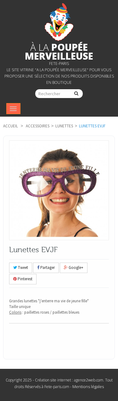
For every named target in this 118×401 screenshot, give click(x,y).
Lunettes (64, 126)
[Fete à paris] (59, 22)
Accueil (10, 126)
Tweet (22, 267)
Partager (47, 267)
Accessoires (37, 126)
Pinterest (24, 279)
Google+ (75, 267)
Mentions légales (88, 386)
